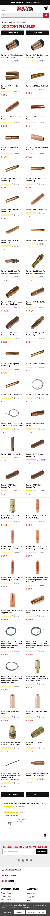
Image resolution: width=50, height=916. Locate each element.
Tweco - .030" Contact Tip (36, 240)
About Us (30, 893)
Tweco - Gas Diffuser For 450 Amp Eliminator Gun (10, 272)
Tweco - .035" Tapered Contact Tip (10, 365)
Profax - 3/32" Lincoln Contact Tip (9, 486)
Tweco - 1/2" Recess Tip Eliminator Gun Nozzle (10, 334)
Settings (7, 912)
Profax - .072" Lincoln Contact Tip (34, 486)
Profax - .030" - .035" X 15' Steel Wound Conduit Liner (11, 424)
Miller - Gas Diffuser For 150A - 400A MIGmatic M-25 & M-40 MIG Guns (37, 678)
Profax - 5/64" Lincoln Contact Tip (34, 455)
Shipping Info (6, 896)
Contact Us (31, 897)
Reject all (19, 912)
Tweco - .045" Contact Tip (36, 364)
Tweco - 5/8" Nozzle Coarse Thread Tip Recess (37, 56)
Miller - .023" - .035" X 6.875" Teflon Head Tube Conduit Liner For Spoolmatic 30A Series (11, 776)
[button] (43, 804)
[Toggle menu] (3, 9)
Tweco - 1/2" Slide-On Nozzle (37, 86)
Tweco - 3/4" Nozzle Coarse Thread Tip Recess (12, 56)
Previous (13, 794)
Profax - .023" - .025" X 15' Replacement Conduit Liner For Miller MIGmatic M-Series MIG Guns (11, 679)
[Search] (46, 15)
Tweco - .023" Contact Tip (11, 454)
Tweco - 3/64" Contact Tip (36, 209)
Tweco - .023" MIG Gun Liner (37, 395)
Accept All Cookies (36, 912)
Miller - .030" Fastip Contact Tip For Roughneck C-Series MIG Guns (37, 580)
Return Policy (6, 899)
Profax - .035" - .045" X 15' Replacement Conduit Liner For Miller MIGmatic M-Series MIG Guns (11, 644)
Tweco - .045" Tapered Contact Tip (35, 334)
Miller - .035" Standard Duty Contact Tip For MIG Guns (37, 774)
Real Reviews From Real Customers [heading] (21, 804)
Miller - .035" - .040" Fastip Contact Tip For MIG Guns (37, 548)
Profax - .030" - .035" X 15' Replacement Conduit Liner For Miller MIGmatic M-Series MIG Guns (37, 644)
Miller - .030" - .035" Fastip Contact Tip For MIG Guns (12, 579)
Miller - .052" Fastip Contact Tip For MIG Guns (37, 517)
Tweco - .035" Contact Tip (11, 395)
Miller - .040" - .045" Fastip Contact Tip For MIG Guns (12, 548)
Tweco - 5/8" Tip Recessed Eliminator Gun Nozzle (11, 303)
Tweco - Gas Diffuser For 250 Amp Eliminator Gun (35, 272)
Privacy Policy (6, 893)
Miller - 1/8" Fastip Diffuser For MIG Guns (11, 517)
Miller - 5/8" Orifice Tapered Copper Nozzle (12, 612)
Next (36, 794)
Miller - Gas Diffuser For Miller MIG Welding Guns (10, 743)
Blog (29, 901)
